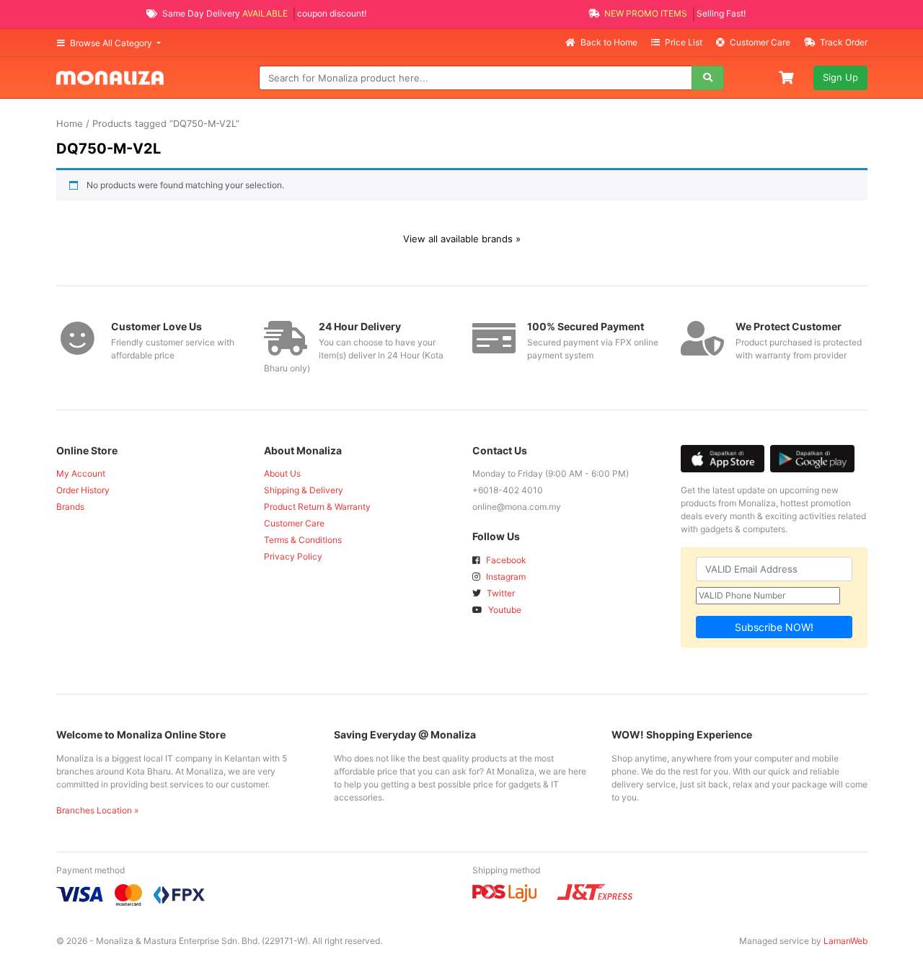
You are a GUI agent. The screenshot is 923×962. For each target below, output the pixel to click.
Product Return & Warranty (317, 506)
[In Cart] (787, 76)
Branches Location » (97, 810)
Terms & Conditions (303, 539)
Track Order (842, 42)
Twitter (500, 593)
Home (69, 123)
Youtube (503, 609)
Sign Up (840, 77)
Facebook (505, 560)
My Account (80, 473)
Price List (684, 42)
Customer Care (760, 42)
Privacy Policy (293, 556)
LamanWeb (845, 940)
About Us (282, 473)
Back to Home (609, 42)
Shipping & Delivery (303, 490)
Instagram (505, 576)
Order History (83, 490)
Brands (70, 506)
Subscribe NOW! (774, 627)
